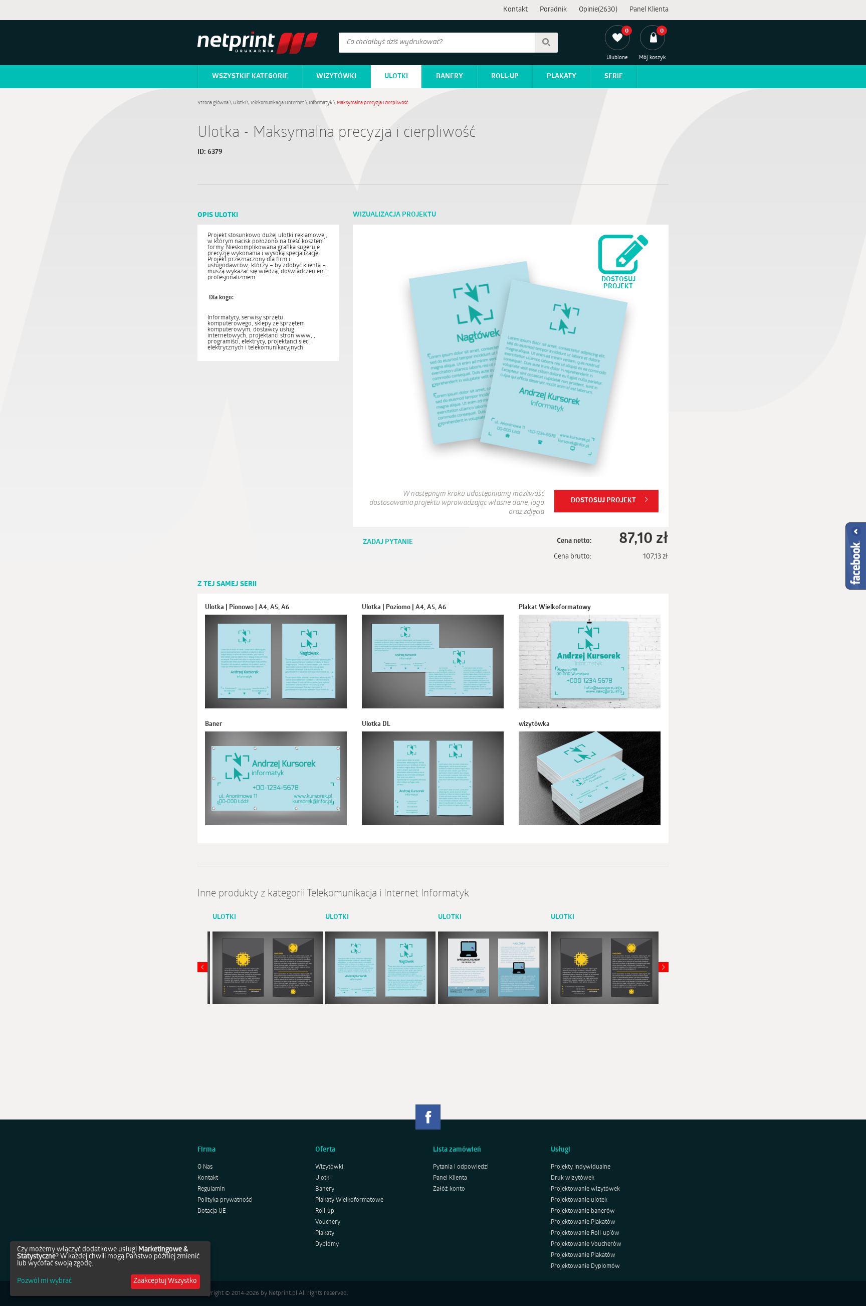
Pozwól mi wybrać (44, 1281)
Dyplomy (327, 1244)
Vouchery (327, 1222)
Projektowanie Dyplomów (585, 1266)
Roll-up (505, 76)
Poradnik (553, 10)
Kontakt (515, 10)
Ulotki (396, 76)
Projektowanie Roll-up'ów (585, 1233)
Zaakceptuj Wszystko (165, 1281)
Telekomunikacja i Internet (277, 103)
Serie (613, 76)
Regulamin (211, 1189)
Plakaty (561, 76)
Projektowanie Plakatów (583, 1222)
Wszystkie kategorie (250, 76)
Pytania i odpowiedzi (461, 1167)
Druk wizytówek (572, 1178)
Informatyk (320, 103)
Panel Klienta (649, 10)
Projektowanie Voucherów (586, 1244)
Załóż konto (449, 1189)
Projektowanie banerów (583, 1211)
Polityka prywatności (225, 1200)
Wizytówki (336, 76)
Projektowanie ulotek (579, 1200)
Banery (449, 76)
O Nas (204, 1167)
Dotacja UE (211, 1211)
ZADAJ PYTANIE (388, 542)
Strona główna (213, 103)
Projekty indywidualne (580, 1167)
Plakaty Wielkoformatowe (349, 1200)
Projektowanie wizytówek (585, 1189)
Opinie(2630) (598, 10)
